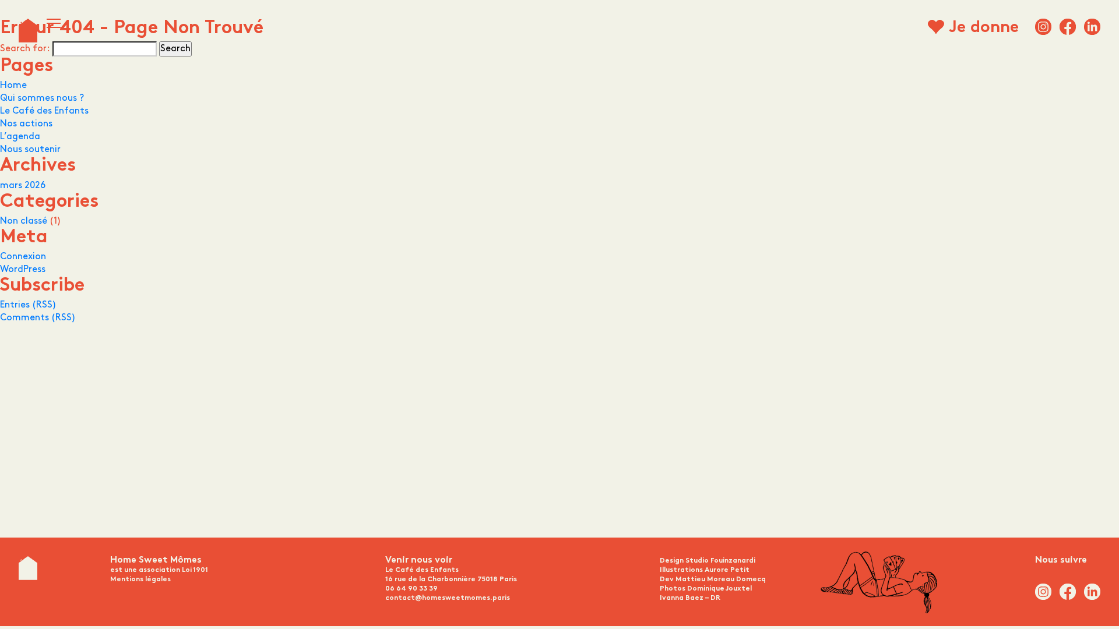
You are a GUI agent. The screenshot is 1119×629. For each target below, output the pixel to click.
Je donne (984, 28)
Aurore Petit (727, 570)
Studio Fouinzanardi (720, 560)
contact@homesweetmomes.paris (447, 598)
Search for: (25, 48)
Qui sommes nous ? (42, 98)
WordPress (22, 269)
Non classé (23, 221)
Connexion (23, 256)
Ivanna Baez (681, 598)
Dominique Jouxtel (719, 588)
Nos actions (26, 123)
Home (13, 85)
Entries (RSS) (28, 305)
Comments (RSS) (38, 317)
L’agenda (20, 136)
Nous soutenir (30, 149)
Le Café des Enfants (44, 111)
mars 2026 (22, 185)
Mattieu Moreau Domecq (720, 579)
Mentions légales (140, 579)
